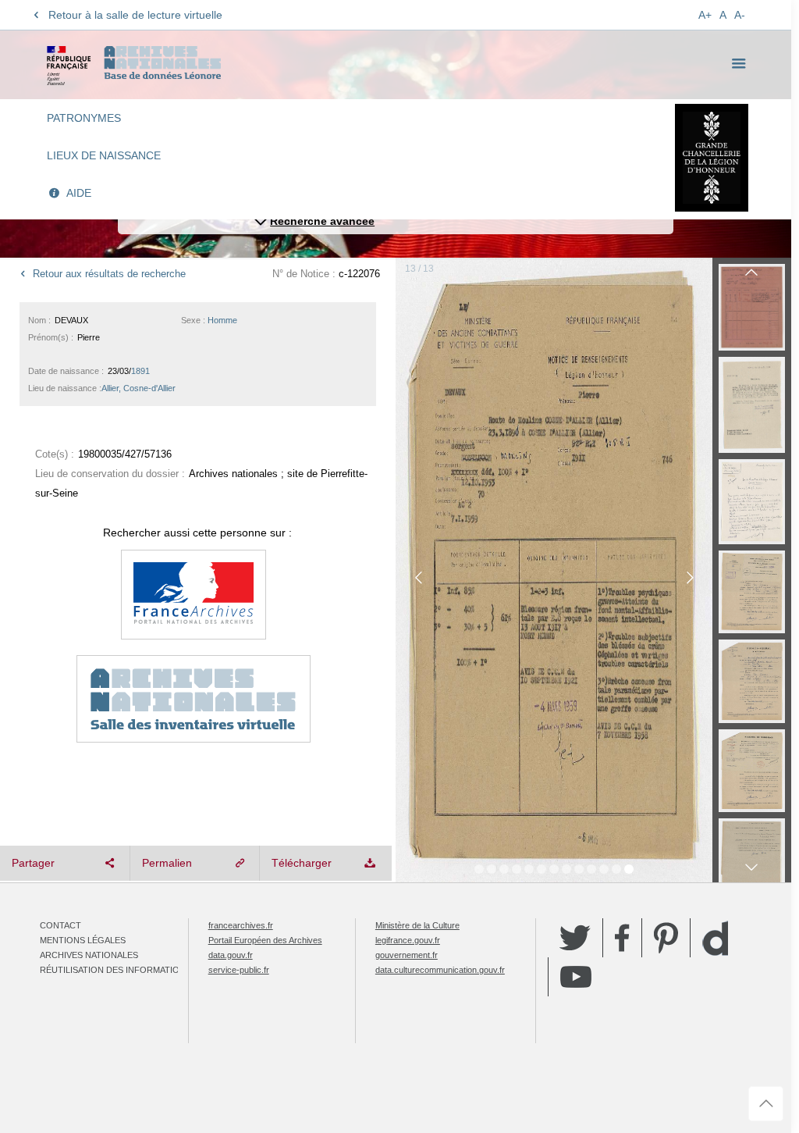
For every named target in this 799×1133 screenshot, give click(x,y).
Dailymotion (715, 938)
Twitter (575, 937)
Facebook (622, 937)
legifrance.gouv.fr (407, 940)
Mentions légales (83, 940)
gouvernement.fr (406, 955)
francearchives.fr (240, 925)
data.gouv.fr (230, 955)
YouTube (575, 976)
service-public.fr (238, 969)
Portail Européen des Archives (265, 940)
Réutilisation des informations (115, 969)
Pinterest (666, 937)
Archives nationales (89, 955)
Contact (60, 925)
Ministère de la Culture (417, 925)
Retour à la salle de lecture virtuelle (135, 15)
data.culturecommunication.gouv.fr (440, 969)
